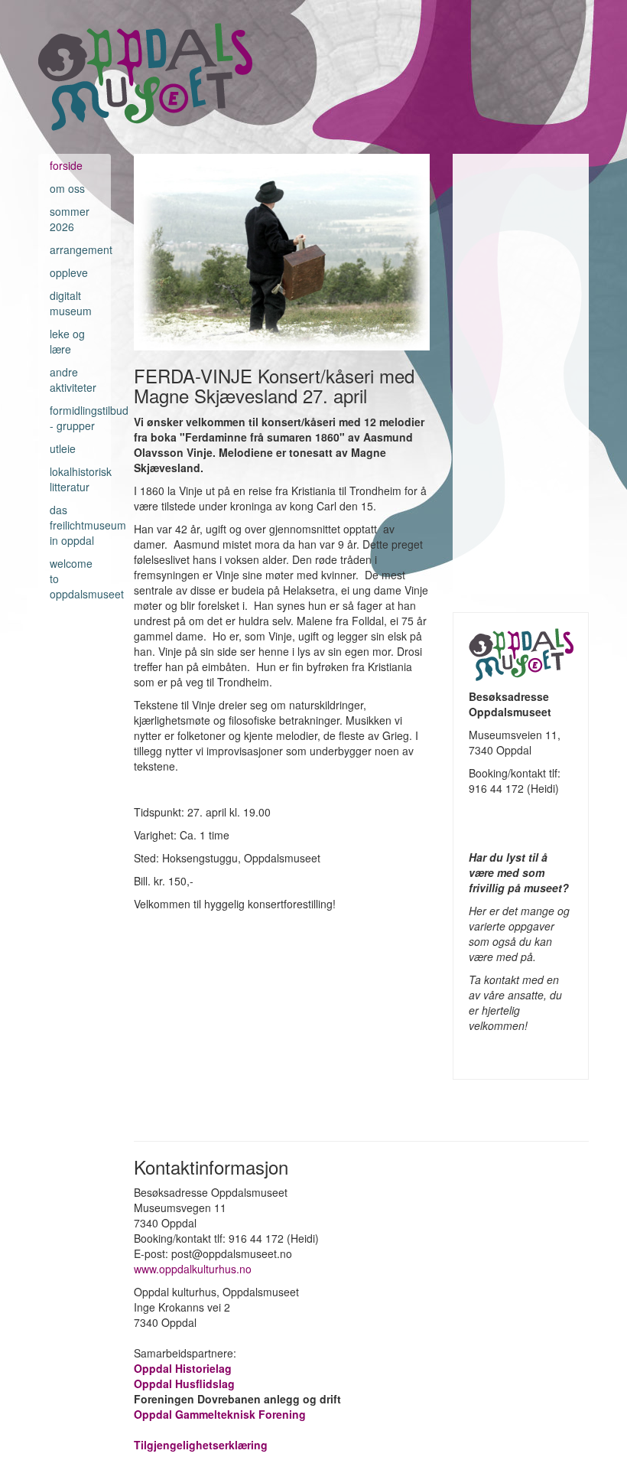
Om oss (67, 188)
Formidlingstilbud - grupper (74, 418)
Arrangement (74, 249)
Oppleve (69, 272)
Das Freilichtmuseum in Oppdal (74, 525)
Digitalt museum (71, 303)
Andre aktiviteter (73, 379)
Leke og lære (67, 341)
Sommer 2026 (69, 219)
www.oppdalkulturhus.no (194, 1268)
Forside (66, 165)
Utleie (63, 448)
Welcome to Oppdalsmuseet (74, 578)
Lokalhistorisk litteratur (74, 479)
